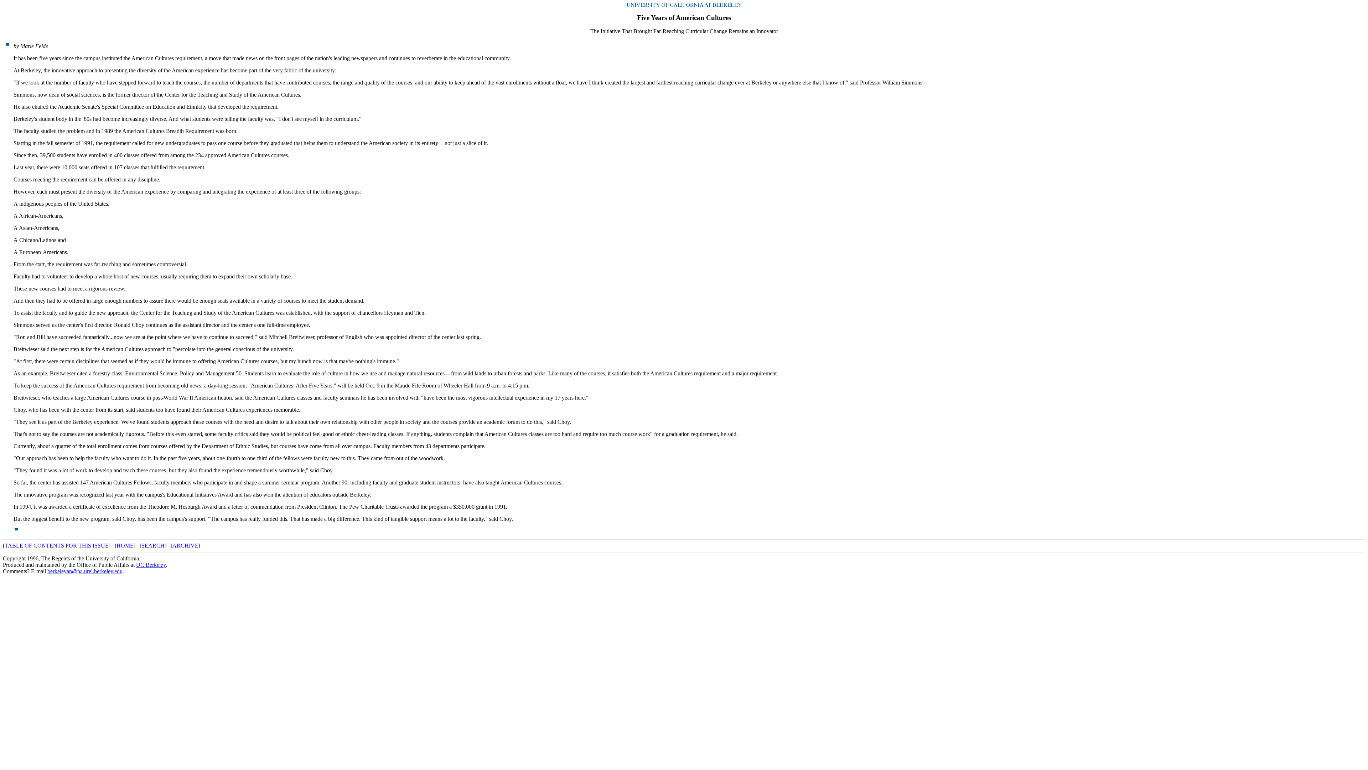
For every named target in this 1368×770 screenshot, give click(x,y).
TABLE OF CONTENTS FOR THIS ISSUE (57, 546)
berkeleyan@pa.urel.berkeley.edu (85, 571)
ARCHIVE (185, 546)
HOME (125, 546)
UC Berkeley (151, 565)
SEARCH (153, 546)
